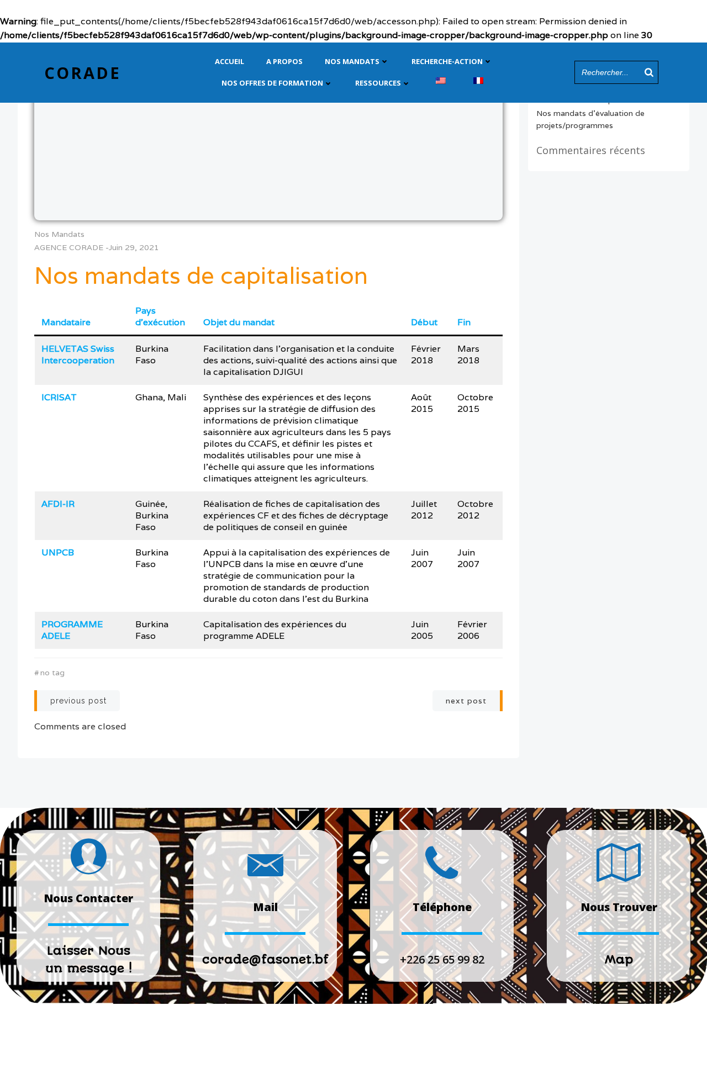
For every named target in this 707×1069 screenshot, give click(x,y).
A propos (284, 61)
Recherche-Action (447, 61)
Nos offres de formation (272, 83)
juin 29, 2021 (134, 247)
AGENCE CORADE (68, 247)
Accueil (229, 61)
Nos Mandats (352, 61)
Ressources (378, 83)
